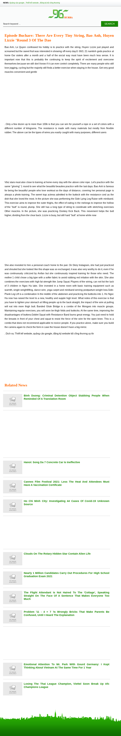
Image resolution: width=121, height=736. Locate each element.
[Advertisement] (59, 99)
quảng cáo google (42, 333)
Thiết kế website (32, 3)
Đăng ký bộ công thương (50, 3)
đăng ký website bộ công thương (70, 333)
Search (109, 24)
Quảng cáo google (16, 3)
